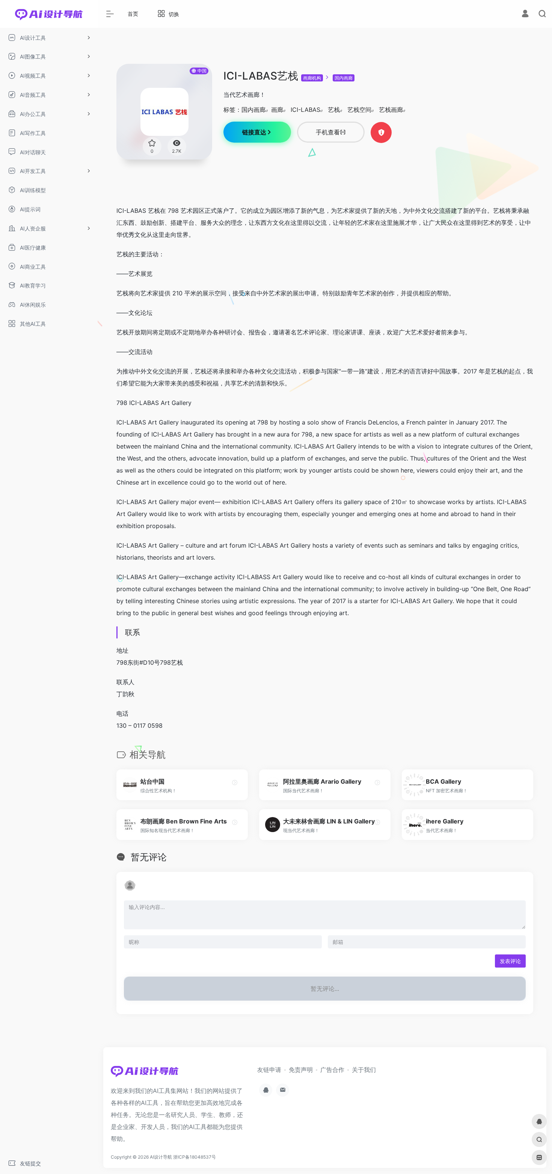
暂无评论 (149, 857)
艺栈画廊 (391, 109)
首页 (133, 14)
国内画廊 (344, 78)
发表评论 (510, 961)
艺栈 (334, 109)
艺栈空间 (359, 109)
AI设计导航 (161, 1157)
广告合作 (332, 1069)
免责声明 (301, 1069)
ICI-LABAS (305, 109)
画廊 (277, 109)
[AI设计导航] (144, 1073)
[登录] (525, 14)
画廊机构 (312, 78)
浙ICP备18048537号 (194, 1157)
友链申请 (269, 1069)
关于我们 (364, 1069)
